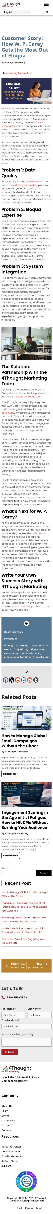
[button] (5, 680)
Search (5, 868)
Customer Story (13, 632)
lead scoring (33, 653)
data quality (8, 412)
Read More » (10, 774)
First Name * (8, 1008)
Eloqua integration (25, 649)
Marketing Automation (18, 73)
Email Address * (10, 1020)
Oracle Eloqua (34, 181)
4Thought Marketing (15, 62)
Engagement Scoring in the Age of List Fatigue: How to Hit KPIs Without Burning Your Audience (24, 820)
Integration (11, 638)
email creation (37, 533)
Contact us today (22, 606)
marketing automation (24, 185)
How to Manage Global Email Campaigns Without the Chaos (24, 741)
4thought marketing (16, 645)
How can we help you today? (18, 1034)
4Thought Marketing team (26, 396)
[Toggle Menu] (46, 4)
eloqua (8, 649)
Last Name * (35, 1008)
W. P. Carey (7, 108)
